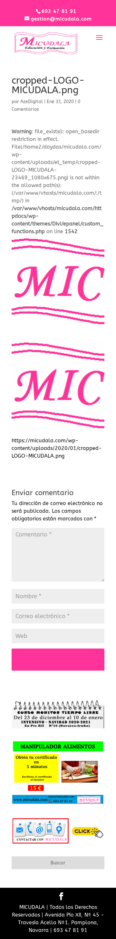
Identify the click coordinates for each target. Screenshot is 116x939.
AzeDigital (31, 101)
